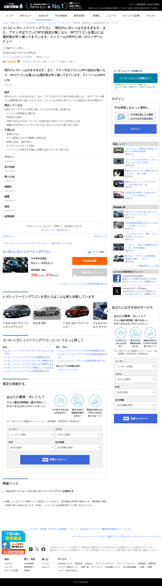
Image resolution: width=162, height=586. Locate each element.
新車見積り (80, 15)
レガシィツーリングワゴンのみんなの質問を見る (29, 364)
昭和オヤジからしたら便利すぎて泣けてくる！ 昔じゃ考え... (141, 173)
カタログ (43, 15)
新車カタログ (16, 23)
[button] (96, 252)
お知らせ (89, 563)
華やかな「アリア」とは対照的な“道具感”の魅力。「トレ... (140, 259)
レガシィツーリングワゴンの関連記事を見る (27, 371)
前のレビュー (10, 236)
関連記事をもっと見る (148, 266)
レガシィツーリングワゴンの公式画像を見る (27, 357)
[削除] (25, 531)
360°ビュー (26, 15)
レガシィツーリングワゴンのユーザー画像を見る (29, 360)
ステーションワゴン (69, 369)
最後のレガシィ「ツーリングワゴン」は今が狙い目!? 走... (140, 185)
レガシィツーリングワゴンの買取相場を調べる (81, 360)
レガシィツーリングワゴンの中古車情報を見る (81, 350)
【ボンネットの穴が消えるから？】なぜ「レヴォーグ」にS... (141, 215)
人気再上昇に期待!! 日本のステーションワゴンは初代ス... (141, 195)
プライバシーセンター (126, 563)
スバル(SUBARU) (29, 23)
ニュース (111, 15)
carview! (6, 23)
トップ (9, 15)
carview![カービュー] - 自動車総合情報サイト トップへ (106, 529)
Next (107, 311)
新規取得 (141, 4)
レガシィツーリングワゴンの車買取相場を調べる (84, 284)
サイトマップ (97, 567)
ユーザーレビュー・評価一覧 (69, 23)
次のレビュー (100, 236)
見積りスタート (58, 459)
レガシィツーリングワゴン (47, 23)
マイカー (151, 15)
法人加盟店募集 (129, 567)
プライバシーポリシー (104, 563)
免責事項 (152, 563)
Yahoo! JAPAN (153, 4)
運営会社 (79, 563)
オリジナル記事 (131, 15)
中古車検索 (61, 15)
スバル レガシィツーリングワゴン (27, 251)
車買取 (96, 15)
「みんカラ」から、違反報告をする (55, 230)
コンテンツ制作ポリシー (68, 567)
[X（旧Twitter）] (37, 549)
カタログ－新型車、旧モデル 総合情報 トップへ (52, 529)
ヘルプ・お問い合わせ (67, 570)
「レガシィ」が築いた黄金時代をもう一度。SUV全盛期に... (141, 248)
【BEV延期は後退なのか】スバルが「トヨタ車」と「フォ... (141, 226)
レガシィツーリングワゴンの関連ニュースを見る (29, 367)
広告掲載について (112, 567)
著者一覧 (85, 567)
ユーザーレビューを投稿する (134, 78)
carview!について (65, 563)
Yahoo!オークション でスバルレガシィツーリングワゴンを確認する (40, 491)
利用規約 (142, 563)
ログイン (133, 4)
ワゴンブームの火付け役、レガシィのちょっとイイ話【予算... (141, 162)
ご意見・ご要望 (145, 567)
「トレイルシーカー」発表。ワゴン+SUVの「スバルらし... (141, 237)
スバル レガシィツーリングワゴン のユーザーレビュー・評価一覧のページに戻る (37, 243)
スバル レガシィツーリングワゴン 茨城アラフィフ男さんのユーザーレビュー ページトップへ (118, 536)
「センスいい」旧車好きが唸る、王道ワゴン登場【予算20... (141, 151)
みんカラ (46, 567)
